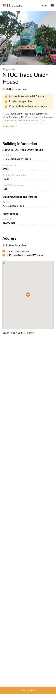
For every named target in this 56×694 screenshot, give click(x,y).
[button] (28, 295)
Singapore (8, 69)
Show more (9, 126)
